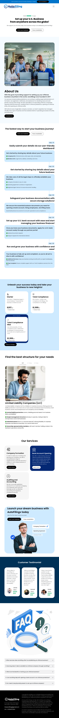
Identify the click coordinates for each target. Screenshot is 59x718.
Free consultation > (42, 1)
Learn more (11, 467)
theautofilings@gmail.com (11, 707)
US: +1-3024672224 (9, 709)
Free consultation (37, 30)
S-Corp (36, 363)
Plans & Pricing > (10, 344)
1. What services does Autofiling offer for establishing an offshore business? (27, 660)
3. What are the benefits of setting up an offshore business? (22, 672)
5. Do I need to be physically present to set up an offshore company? (25, 683)
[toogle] (54, 6)
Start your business (22, 30)
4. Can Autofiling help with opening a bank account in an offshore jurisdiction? (28, 677)
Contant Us (9, 116)
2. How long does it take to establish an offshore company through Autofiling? (28, 666)
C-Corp (29, 363)
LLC (23, 363)
